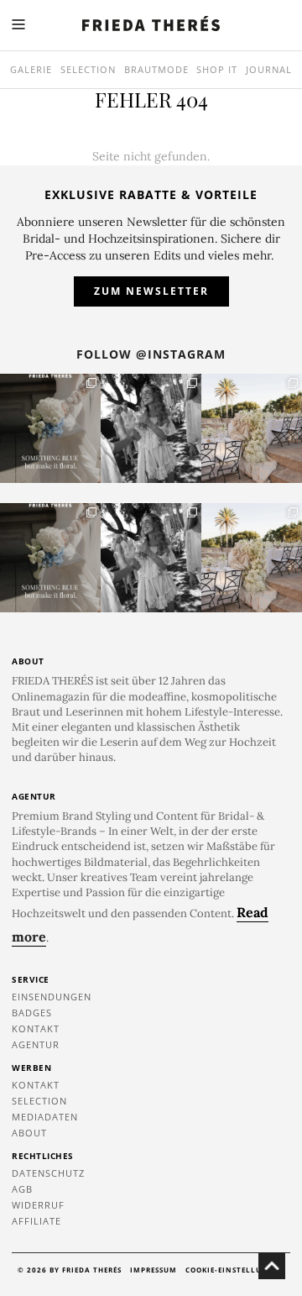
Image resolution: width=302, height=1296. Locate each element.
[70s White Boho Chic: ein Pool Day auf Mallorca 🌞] (151, 428)
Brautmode (156, 69)
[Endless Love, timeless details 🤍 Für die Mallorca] (251, 428)
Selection (88, 69)
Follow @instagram (151, 354)
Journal (269, 69)
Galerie (31, 69)
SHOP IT (216, 69)
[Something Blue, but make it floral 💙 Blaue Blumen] (50, 428)
